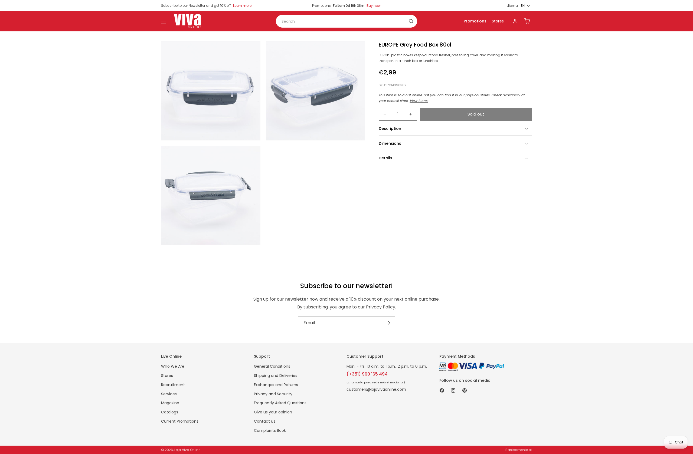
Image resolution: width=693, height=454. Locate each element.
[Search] (411, 21)
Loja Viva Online (187, 450)
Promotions (475, 21)
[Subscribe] (389, 323)
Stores (498, 21)
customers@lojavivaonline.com (376, 389)
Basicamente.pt (518, 450)
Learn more (242, 5)
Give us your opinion (273, 412)
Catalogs (169, 412)
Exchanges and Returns (276, 384)
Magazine (170, 403)
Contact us (264, 421)
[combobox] (346, 21)
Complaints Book (270, 430)
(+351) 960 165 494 (367, 374)
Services (169, 394)
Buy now (374, 5)
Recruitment (173, 384)
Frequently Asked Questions (280, 403)
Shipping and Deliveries (275, 375)
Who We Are (172, 366)
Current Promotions (179, 421)
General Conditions (272, 366)
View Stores (419, 100)
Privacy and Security (273, 394)
